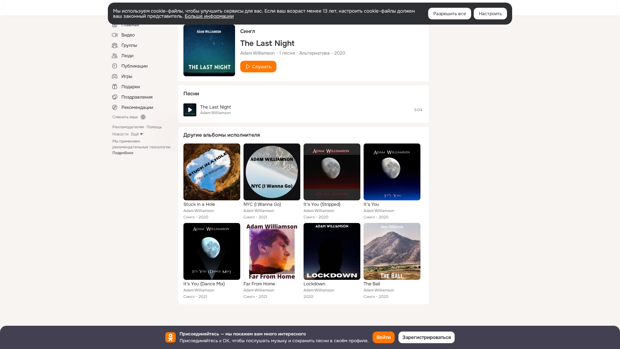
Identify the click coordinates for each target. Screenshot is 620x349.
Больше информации (209, 16)
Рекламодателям (128, 127)
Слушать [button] (261, 66)
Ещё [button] (135, 134)
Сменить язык (125, 117)
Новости (120, 134)
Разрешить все (449, 13)
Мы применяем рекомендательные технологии (141, 147)
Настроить (490, 13)
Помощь (154, 127)
